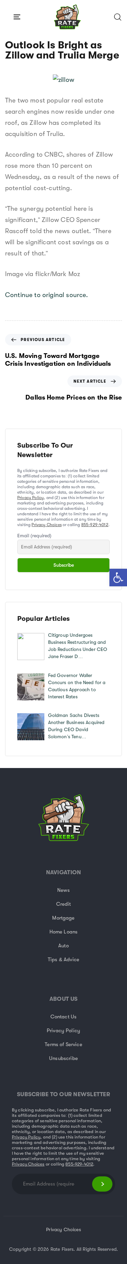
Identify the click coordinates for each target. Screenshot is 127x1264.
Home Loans (63, 932)
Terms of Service (63, 1044)
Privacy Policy (30, 497)
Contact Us (63, 1017)
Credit (63, 904)
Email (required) (34, 535)
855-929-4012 (94, 524)
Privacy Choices (46, 524)
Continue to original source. (46, 295)
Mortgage (63, 918)
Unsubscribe (63, 1058)
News (63, 890)
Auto (63, 946)
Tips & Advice (63, 959)
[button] (118, 577)
